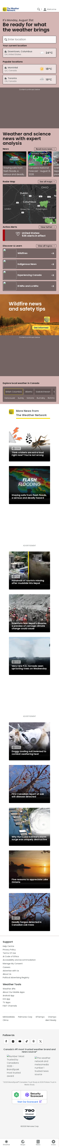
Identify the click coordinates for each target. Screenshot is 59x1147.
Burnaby (41, 398)
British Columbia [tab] (14, 391)
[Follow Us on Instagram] (13, 1041)
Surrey (21, 398)
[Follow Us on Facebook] (6, 1041)
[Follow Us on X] (40, 1041)
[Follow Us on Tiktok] (26, 1041)
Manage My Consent (13, 963)
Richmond (53, 398)
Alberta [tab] (28, 391)
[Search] (38, 9)
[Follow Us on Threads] (33, 1041)
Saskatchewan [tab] (43, 391)
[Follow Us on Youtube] (19, 1041)
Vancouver (9, 398)
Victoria (30, 398)
